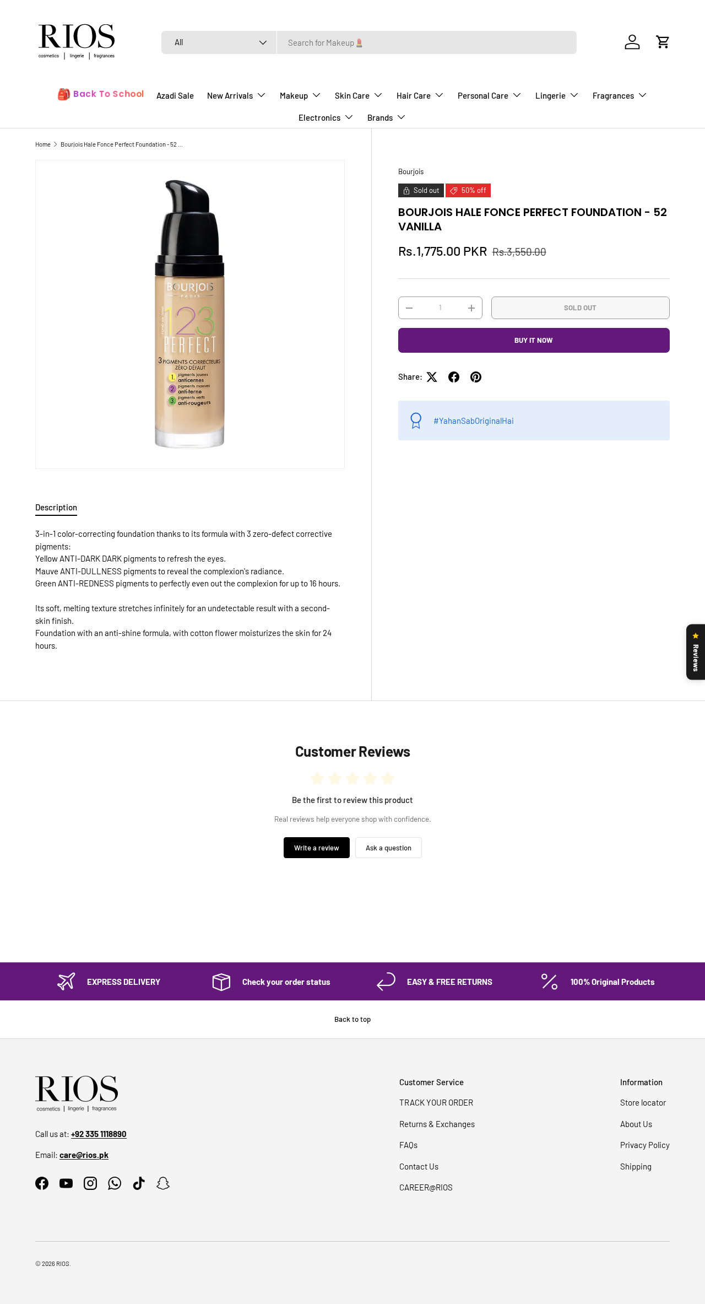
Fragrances (613, 95)
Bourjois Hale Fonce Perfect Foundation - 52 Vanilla (123, 144)
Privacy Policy (645, 1145)
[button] (663, 42)
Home (43, 144)
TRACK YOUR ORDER (436, 1102)
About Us (636, 1124)
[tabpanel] (190, 589)
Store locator (643, 1102)
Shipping (636, 1166)
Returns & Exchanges (437, 1124)
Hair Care (414, 95)
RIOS (62, 1263)
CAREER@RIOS (426, 1187)
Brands (380, 117)
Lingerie (550, 95)
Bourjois (411, 171)
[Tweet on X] (432, 377)
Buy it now (533, 340)
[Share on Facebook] (454, 377)
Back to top (352, 1019)
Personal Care (483, 95)
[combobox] (369, 42)
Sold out (580, 307)
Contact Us (418, 1166)
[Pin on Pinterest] (476, 377)
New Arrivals (230, 95)
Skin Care (352, 95)
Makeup (294, 95)
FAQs (408, 1145)
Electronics (319, 117)
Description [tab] (56, 507)
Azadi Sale (175, 95)
